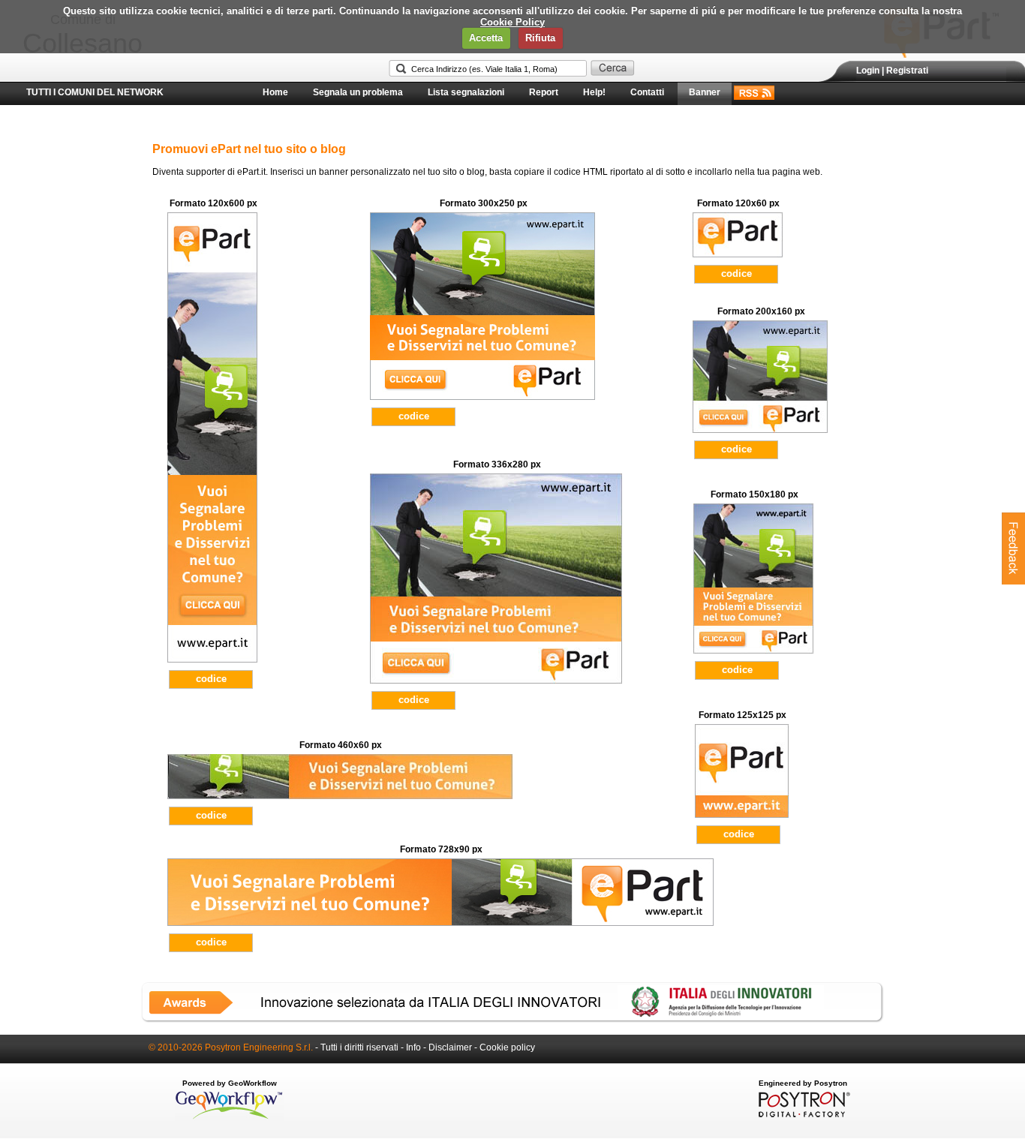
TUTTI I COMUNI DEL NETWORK (95, 92)
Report (543, 92)
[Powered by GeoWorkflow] (229, 1118)
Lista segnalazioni (466, 92)
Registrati (907, 70)
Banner (704, 92)
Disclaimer (450, 1047)
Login (867, 70)
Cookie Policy (512, 22)
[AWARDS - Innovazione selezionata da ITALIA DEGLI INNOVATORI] (512, 1019)
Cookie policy (507, 1047)
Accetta (486, 38)
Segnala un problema (358, 92)
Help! (594, 92)
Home (275, 92)
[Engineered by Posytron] (802, 1114)
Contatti (647, 92)
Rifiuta (540, 38)
